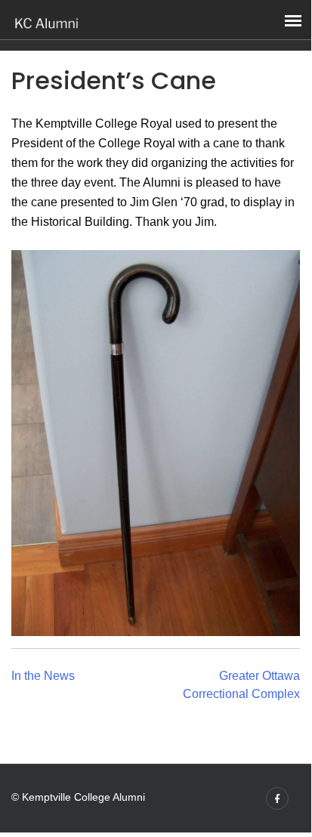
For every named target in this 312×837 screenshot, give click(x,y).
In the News (43, 675)
